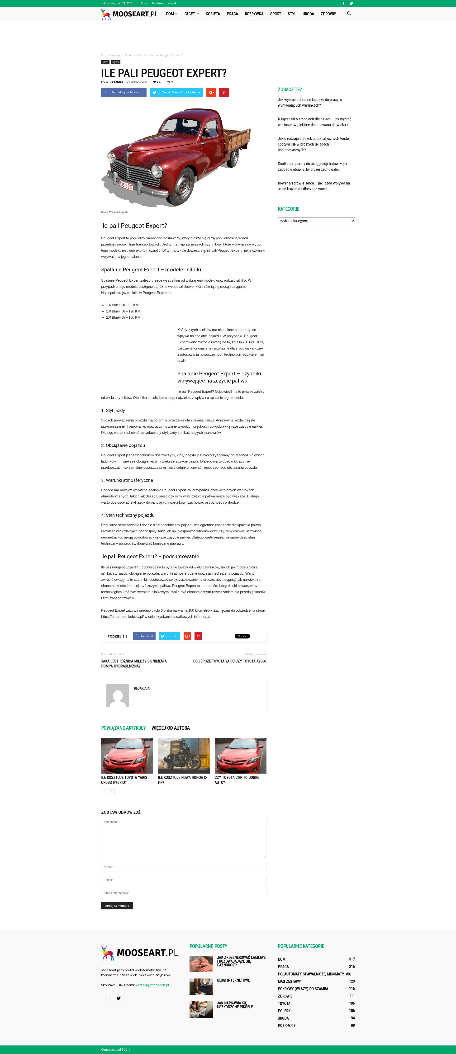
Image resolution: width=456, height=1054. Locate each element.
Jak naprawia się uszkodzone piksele (235, 1005)
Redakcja (116, 81)
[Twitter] (351, 3)
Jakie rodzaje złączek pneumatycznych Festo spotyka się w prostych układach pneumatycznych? (313, 144)
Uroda (308, 13)
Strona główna (110, 55)
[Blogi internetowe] (201, 986)
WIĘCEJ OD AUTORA (171, 728)
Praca (232, 13)
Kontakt (172, 3)
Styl (292, 13)
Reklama (157, 3)
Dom (170, 13)
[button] (349, 13)
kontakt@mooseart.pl (152, 985)
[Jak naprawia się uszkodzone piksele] (201, 1009)
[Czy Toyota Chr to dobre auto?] (240, 756)
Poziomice (286, 1025)
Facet (190, 13)
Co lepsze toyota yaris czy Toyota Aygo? (229, 661)
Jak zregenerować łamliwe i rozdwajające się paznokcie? (241, 961)
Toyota (115, 62)
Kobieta (213, 13)
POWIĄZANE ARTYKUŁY (123, 728)
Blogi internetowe (233, 980)
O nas (144, 3)
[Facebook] (343, 3)
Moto (105, 62)
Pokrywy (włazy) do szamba (303, 989)
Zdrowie (328, 13)
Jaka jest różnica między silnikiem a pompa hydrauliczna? (134, 663)
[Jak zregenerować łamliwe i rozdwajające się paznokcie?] (201, 964)
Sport (275, 13)
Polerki (284, 1011)
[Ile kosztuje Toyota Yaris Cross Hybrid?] (127, 756)
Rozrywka (254, 13)
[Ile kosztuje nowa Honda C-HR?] (184, 756)
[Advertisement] (228, 37)
